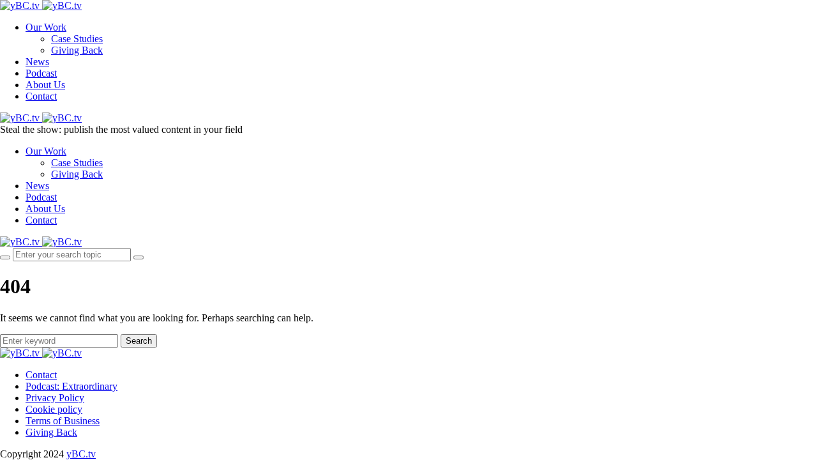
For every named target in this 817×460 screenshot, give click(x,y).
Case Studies (77, 38)
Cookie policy (54, 409)
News (37, 61)
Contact (41, 96)
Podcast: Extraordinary (71, 386)
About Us (45, 84)
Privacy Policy (55, 397)
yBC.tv (81, 453)
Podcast (41, 73)
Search (139, 341)
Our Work (46, 27)
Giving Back (77, 50)
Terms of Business (63, 420)
